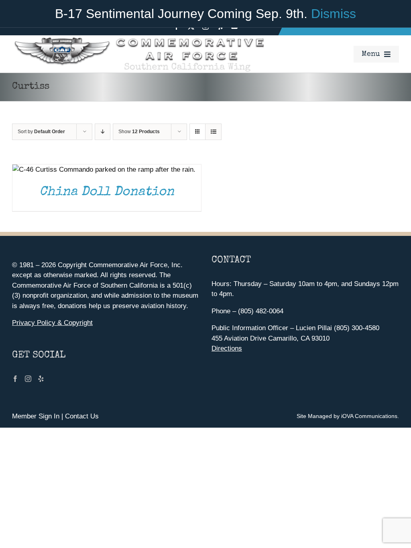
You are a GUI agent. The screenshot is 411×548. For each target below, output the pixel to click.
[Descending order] (102, 132)
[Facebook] (15, 378)
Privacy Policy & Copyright (52, 323)
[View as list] (213, 132)
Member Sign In (35, 416)
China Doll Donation (106, 192)
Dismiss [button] (333, 13)
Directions (227, 348)
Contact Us (82, 416)
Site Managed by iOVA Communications (347, 416)
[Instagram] (28, 378)
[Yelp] (41, 378)
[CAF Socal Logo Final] (138, 39)
